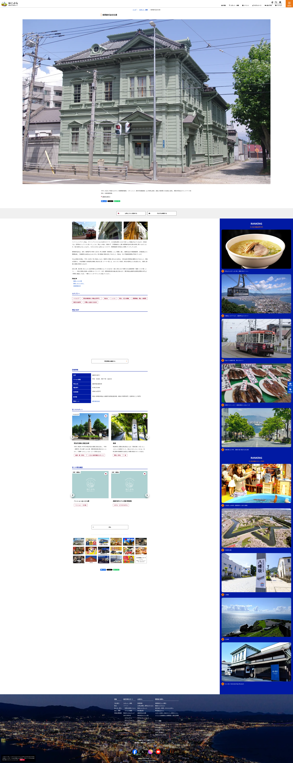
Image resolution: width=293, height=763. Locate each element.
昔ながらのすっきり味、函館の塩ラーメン (236, 271)
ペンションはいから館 (81, 501)
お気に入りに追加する (131, 213)
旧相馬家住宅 (77, 286)
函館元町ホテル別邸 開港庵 (122, 501)
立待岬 (227, 639)
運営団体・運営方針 (140, 742)
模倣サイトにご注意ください (146, 740)
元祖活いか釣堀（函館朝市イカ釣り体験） (236, 505)
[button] (73, 437)
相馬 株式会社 (96, 401)
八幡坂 (227, 594)
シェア (104, 201)
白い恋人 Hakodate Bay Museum (234, 684)
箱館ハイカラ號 (77, 281)
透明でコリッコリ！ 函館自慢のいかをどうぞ (237, 405)
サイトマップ (151, 742)
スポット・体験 (143, 10)
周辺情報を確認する (109, 361)
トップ (134, 10)
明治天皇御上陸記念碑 (81, 443)
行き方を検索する (162, 213)
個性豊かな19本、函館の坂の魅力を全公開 (237, 449)
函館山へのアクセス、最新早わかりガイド (236, 316)
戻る (110, 527)
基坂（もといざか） (78, 283)
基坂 (114, 443)
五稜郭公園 (228, 550)
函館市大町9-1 (106, 197)
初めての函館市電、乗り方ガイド (234, 360)
